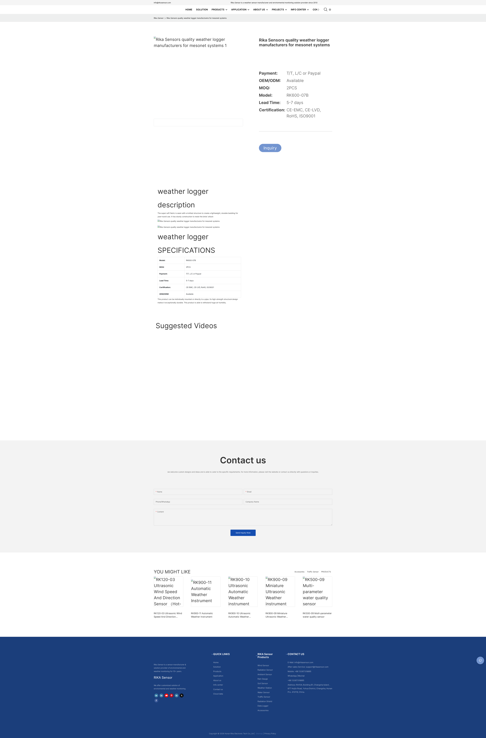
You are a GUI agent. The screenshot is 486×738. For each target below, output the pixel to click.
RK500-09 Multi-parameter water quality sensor (317, 615)
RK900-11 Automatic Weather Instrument (202, 615)
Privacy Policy (270, 733)
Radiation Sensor (265, 670)
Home (216, 662)
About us (217, 680)
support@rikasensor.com (317, 667)
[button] (318, 9)
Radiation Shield (265, 701)
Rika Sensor (159, 18)
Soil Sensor (263, 683)
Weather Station (265, 688)
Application (218, 676)
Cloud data (218, 694)
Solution (217, 667)
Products (217, 671)
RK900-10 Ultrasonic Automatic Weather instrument (239, 615)
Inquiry (270, 147)
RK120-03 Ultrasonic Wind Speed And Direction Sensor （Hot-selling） (168, 615)
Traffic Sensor (313, 572)
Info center (218, 685)
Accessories (299, 572)
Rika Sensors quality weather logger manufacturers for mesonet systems (197, 18)
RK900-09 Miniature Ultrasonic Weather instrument (276, 615)
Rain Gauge (263, 679)
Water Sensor (264, 692)
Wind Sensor (263, 665)
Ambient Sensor (265, 674)
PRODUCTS (326, 572)
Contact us (218, 689)
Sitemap (259, 733)
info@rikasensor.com (162, 3)
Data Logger (263, 706)
